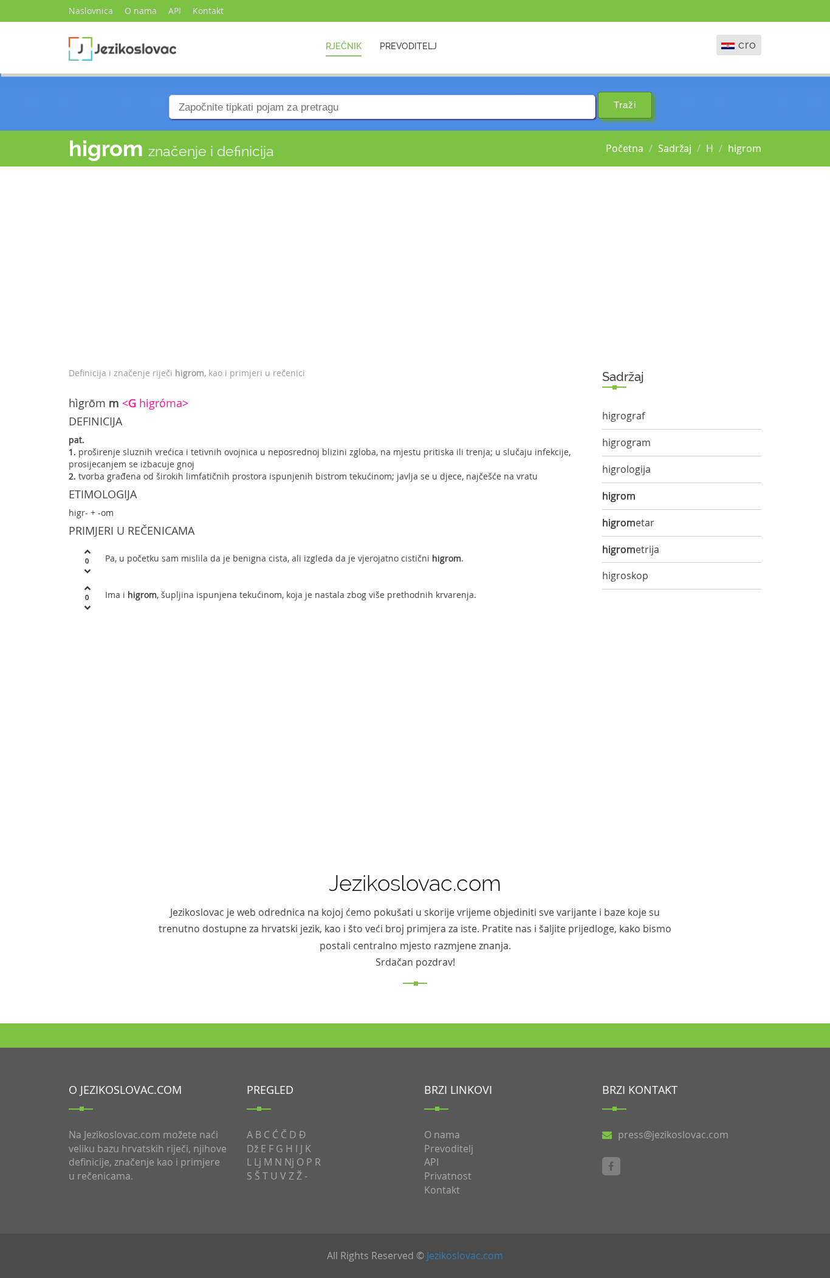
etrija (630, 549)
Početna (624, 148)
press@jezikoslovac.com (673, 1134)
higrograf (623, 415)
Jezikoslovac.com (465, 1255)
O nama (141, 10)
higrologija (626, 469)
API (174, 10)
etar (628, 522)
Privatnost (448, 1176)
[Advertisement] (326, 264)
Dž (252, 1148)
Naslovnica (91, 10)
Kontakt (208, 10)
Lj (257, 1162)
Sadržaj (674, 148)
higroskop (625, 575)
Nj (289, 1162)
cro (747, 44)
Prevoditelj (408, 46)
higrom (744, 148)
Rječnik (344, 46)
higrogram (626, 442)
